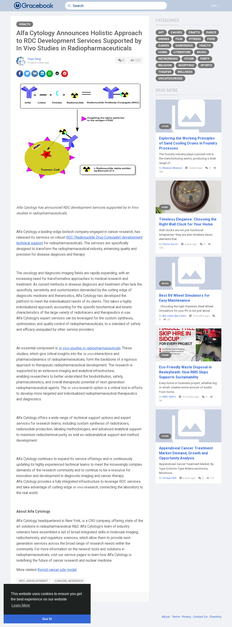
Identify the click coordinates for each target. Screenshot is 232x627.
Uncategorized (170, 78)
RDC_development (33, 581)
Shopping (186, 65)
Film (179, 39)
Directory (215, 616)
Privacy (187, 616)
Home (162, 52)
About (166, 616)
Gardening (184, 45)
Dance (211, 32)
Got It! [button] (47, 619)
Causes (176, 32)
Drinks (163, 39)
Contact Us (200, 616)
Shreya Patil (169, 478)
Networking (168, 58)
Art (161, 32)
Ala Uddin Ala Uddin (174, 315)
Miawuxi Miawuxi (172, 168)
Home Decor (170, 244)
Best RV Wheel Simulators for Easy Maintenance (184, 298)
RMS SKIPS (169, 396)
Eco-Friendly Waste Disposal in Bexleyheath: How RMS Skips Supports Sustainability (185, 372)
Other (189, 58)
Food (211, 39)
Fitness (195, 39)
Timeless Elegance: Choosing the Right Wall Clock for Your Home (188, 221)
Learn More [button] (21, 605)
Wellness (185, 71)
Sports (206, 65)
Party (205, 58)
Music (201, 52)
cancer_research (69, 581)
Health (24, 24)
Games (163, 45)
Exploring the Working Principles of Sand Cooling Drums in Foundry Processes (188, 143)
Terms (176, 616)
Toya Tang (34, 59)
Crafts (194, 32)
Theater (164, 71)
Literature (182, 52)
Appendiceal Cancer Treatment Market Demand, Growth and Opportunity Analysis (186, 453)
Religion (165, 65)
